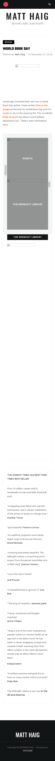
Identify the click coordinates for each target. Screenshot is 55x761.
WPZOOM (27, 750)
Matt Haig (27, 15)
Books (8, 42)
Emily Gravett (10, 116)
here (5, 124)
